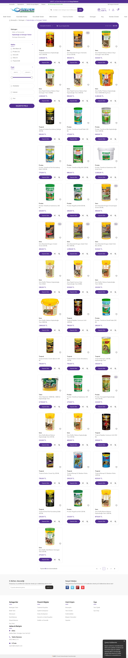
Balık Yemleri (7, 17)
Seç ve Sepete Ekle (63, 26)
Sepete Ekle (45, 62)
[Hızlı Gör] (59, 62)
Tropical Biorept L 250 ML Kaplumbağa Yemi (102, 359)
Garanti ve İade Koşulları (44, 617)
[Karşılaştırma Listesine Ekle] (55, 62)
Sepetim (67, 620)
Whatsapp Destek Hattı (56, 4)
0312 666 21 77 (14, 639)
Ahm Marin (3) (17, 48)
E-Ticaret (58, 656)
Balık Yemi (12, 610)
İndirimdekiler (69, 614)
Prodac (69, 127)
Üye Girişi (96, 610)
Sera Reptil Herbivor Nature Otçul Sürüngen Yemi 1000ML (49, 92)
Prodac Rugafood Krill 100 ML (76, 511)
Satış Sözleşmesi (42, 614)
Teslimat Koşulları (42, 607)
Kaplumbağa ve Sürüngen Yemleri (21, 34)
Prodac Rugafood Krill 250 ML (76, 206)
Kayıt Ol (49, 587)
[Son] (114, 568)
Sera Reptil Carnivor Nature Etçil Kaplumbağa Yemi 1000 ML (77, 92)
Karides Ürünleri (114, 17)
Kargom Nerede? (114, 4)
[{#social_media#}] (67, 587)
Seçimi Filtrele (22, 106)
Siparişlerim (20, 4)
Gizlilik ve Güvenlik (42, 620)
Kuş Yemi (12, 623)
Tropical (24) (16, 61)
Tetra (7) (15, 57)
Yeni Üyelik (97, 607)
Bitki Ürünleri (53, 17)
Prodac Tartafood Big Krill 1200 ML (77, 167)
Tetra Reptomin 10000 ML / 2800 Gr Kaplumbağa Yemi (49, 398)
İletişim (43, 4)
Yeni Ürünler (69, 610)
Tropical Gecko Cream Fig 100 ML (49, 473)
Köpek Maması (13, 620)
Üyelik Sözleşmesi (42, 610)
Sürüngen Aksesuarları (18, 37)
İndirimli (15, 92)
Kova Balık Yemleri (38, 17)
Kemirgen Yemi (13, 607)
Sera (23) (15, 54)
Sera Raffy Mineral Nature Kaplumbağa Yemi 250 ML (47, 436)
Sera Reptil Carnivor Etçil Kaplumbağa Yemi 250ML (74, 283)
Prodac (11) (16, 51)
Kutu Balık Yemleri (21, 17)
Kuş (102, 17)
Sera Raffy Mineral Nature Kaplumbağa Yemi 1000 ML (103, 512)
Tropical (41, 50)
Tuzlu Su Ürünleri (68, 17)
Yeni (14, 98)
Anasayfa (12, 4)
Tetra (40, 394)
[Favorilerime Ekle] (60, 46)
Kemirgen (81, 17)
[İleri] (111, 568)
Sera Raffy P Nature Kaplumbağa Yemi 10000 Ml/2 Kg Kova (105, 92)
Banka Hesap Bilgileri (33, 4)
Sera (68, 50)
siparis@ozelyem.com (15, 646)
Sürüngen (93, 17)
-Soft (54, 656)
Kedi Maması (13, 617)
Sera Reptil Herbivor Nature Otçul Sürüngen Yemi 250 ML (105, 53)
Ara (80, 9)
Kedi (125, 17)
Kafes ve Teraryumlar (18, 32)
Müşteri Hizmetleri (70, 617)
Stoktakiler (16, 86)
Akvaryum (12, 614)
